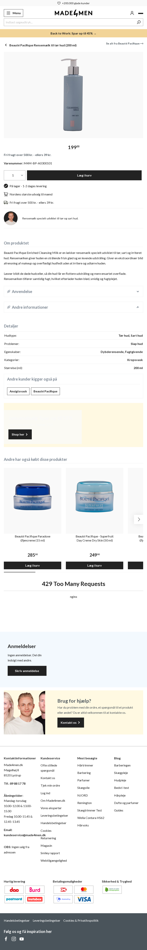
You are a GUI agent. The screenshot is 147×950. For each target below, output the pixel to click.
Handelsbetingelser (53, 823)
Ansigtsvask (18, 391)
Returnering (48, 838)
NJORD (82, 795)
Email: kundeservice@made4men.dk (18, 832)
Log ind (45, 793)
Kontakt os (69, 722)
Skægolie (83, 787)
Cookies (46, 830)
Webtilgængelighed (54, 860)
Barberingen (122, 765)
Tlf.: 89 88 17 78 (14, 783)
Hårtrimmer (85, 765)
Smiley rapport (50, 853)
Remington (84, 803)
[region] (73, 95)
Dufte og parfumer (126, 803)
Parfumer (83, 780)
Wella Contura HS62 (90, 818)
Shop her (18, 434)
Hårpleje (120, 795)
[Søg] (138, 22)
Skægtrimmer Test (89, 810)
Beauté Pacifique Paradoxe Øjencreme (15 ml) (32, 538)
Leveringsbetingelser (54, 815)
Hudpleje (120, 780)
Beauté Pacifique (45, 391)
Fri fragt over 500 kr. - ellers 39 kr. (27, 155)
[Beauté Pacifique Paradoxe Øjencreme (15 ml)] (32, 496)
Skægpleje (121, 772)
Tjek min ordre (50, 785)
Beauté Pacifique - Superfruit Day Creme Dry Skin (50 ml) (95, 538)
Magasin (46, 845)
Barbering (84, 772)
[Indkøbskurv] (140, 13)
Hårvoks (83, 825)
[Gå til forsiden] (73, 13)
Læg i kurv (84, 175)
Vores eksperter (51, 808)
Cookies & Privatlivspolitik (81, 920)
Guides (118, 810)
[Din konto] (132, 13)
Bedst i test (121, 787)
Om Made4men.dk (53, 800)
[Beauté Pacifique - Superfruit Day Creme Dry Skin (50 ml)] (94, 496)
